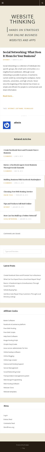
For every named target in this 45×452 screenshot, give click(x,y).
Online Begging (9, 356)
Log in (6, 415)
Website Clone (9, 388)
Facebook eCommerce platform (15, 324)
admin (17, 122)
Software (19, 108)
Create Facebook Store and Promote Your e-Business (22, 275)
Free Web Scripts (9, 332)
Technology (28, 108)
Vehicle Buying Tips (10, 290)
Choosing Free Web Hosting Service (18, 192)
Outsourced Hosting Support (14, 364)
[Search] (42, 3)
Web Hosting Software (11, 384)
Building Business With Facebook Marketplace (22, 180)
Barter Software (9, 320)
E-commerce (8, 156)
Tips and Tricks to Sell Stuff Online (17, 204)
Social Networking (10, 219)
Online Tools (8, 195)
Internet (6, 60)
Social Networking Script (12, 372)
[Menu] (2, 3)
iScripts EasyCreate (10, 344)
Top (23, 448)
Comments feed (9, 423)
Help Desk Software (11, 336)
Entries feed (8, 419)
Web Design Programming (13, 380)
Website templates (10, 392)
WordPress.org (9, 427)
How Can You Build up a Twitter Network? (20, 216)
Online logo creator (10, 360)
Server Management (11, 368)
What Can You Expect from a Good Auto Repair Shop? (22, 279)
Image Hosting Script (11, 340)
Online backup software (12, 352)
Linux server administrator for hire (16, 348)
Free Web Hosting (10, 328)
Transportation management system (16, 376)
